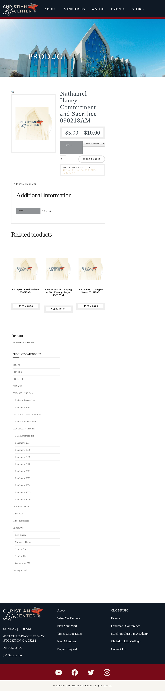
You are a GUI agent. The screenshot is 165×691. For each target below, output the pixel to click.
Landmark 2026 (23, 499)
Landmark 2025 (23, 492)
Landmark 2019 (23, 457)
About (50, 9)
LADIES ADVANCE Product (27, 414)
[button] (13, 92)
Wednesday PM (22, 563)
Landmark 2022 (23, 478)
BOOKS (17, 365)
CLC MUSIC (119, 610)
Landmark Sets (22, 407)
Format (68, 144)
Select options (26, 285)
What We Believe (68, 618)
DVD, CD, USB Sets (23, 393)
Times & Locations (69, 633)
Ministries (74, 9)
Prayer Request (67, 649)
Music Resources (21, 521)
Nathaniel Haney (73, 170)
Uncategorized (20, 570)
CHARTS (17, 372)
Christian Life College (125, 641)
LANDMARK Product (23, 429)
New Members (66, 641)
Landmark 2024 (23, 485)
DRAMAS (18, 386)
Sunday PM (20, 556)
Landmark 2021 (23, 471)
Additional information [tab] (25, 183)
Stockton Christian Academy (130, 633)
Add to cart (93, 159)
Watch (98, 9)
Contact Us (118, 649)
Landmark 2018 (23, 450)
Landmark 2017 (23, 443)
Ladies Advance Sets (25, 400)
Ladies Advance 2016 (25, 421)
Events (118, 9)
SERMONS (90, 170)
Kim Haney (20, 535)
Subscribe (15, 655)
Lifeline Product (21, 506)
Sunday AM (69, 172)
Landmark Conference (125, 626)
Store (138, 9)
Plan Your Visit (67, 626)
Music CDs (18, 513)
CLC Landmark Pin (24, 436)
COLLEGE (18, 379)
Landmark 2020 (23, 464)
